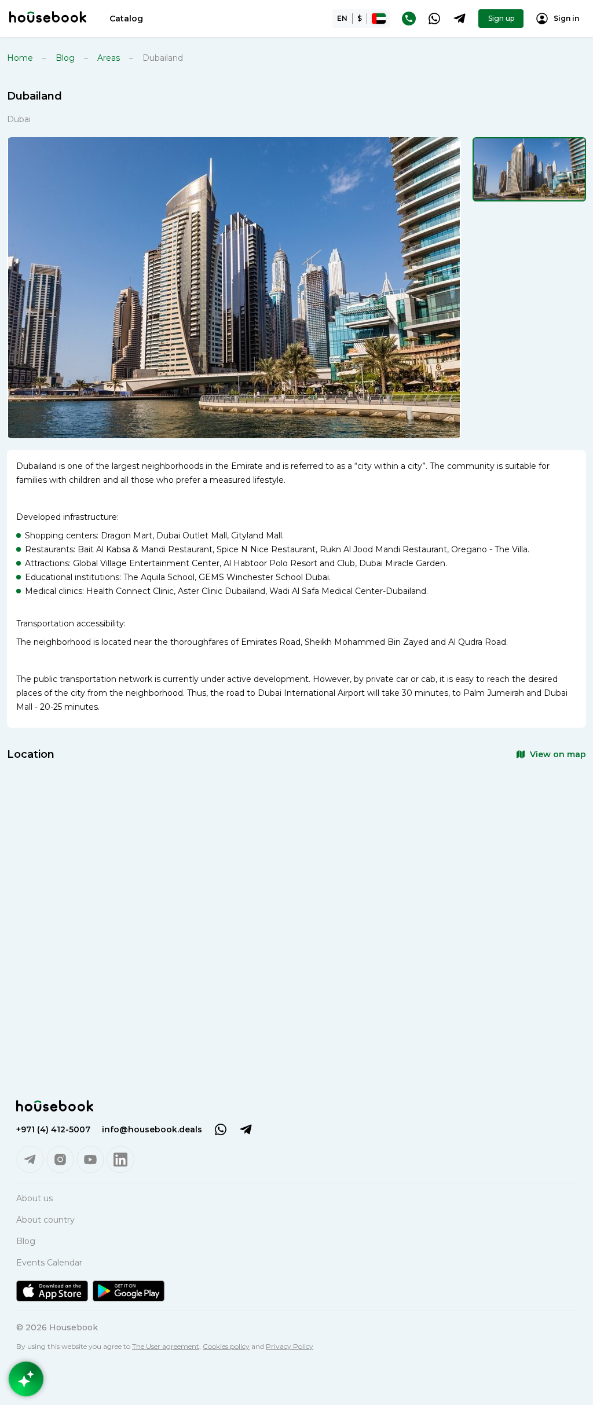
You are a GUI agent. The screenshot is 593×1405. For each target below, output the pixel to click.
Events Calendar (49, 1262)
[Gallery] (234, 287)
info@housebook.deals (152, 1129)
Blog (65, 58)
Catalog (126, 18)
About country (45, 1220)
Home (20, 58)
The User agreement (165, 1346)
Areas (108, 58)
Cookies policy (226, 1346)
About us (34, 1198)
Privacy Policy (289, 1346)
